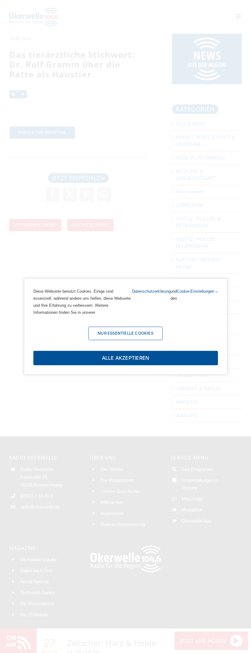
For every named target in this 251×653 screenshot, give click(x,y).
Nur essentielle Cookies (125, 333)
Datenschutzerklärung (151, 291)
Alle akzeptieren (125, 358)
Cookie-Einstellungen (196, 291)
